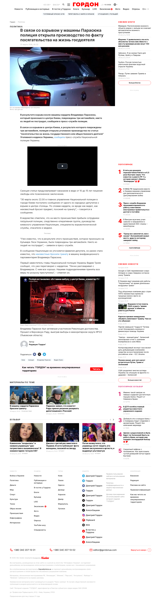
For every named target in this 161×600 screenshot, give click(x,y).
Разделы (37, 471)
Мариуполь (63, 504)
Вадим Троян (58, 360)
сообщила (59, 137)
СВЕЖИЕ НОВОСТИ (128, 264)
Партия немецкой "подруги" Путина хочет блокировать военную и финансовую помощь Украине (133, 329)
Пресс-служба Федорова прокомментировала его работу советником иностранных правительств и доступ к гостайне (136, 207)
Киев (23, 360)
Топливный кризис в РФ (54, 14)
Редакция (134, 480)
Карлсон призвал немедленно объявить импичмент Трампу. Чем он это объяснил (134, 318)
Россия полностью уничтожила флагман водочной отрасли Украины (131, 64)
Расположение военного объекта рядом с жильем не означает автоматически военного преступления (134, 29)
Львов (60, 480)
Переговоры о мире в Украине (81, 14)
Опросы (136, 9)
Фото (117, 9)
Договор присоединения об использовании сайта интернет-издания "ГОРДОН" (115, 497)
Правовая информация (140, 490)
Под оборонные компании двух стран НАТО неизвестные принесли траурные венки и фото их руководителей (134, 294)
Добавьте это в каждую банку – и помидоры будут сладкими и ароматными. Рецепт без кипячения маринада (137, 422)
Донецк (61, 490)
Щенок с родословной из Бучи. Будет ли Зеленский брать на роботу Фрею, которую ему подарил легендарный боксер (136, 436)
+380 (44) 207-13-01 (24, 550)
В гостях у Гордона (61, 9)
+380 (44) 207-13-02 (64, 550)
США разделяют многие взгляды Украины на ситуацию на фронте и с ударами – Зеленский (133, 372)
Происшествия (26, 411)
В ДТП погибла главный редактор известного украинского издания (133, 409)
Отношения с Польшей (108, 14)
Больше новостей (134, 380)
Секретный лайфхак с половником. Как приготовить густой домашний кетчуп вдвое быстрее (136, 452)
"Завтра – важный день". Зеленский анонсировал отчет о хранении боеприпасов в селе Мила (133, 339)
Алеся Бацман (93, 510)
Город (60, 471)
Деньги (13, 485)
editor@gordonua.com (105, 550)
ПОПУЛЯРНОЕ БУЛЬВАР (130, 386)
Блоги (76, 9)
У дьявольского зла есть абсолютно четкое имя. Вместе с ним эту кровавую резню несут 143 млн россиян (133, 42)
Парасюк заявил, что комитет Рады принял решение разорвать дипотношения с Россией (62, 408)
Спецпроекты (40, 530)
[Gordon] (85, 5)
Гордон (12, 22)
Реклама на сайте (138, 485)
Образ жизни (15, 508)
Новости (18, 9)
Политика (21, 22)
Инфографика (16, 518)
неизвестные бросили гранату (52, 254)
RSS (88, 525)
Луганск (61, 508)
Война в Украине (17, 476)
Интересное (15, 523)
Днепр (60, 499)
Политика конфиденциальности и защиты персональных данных (115, 486)
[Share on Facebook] (34, 354)
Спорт (12, 494)
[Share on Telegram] (44, 354)
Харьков (61, 494)
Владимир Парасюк (44, 360)
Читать (96, 369)
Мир (12, 490)
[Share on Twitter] (39, 354)
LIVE (95, 9)
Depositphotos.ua (44, 569)
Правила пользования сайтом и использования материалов (115, 476)
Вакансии (134, 476)
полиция (31, 360)
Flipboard (90, 520)
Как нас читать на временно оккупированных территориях (138, 498)
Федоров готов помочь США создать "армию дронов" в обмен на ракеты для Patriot (133, 307)
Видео (126, 9)
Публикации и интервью (37, 9)
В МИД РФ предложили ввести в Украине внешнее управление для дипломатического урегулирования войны (136, 192)
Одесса (61, 485)
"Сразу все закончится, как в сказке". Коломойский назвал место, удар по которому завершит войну (136, 237)
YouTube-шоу (40, 525)
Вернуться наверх (138, 550)
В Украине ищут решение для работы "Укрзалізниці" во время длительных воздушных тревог (134, 283)
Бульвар (86, 9)
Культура (14, 499)
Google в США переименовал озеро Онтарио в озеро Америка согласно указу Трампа (133, 273)
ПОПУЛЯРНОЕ (125, 164)
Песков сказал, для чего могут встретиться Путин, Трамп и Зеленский (131, 362)
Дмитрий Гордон (94, 476)
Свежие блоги (126, 22)
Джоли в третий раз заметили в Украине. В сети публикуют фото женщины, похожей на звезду (62, 445)
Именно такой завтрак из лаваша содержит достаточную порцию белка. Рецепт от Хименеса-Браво (136, 395)
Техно (12, 504)
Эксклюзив (105, 9)
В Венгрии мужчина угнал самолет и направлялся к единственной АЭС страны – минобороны (135, 222)
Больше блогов (134, 83)
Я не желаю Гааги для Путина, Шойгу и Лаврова (132, 54)
